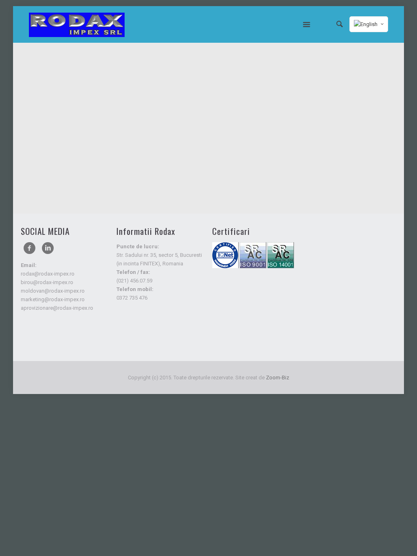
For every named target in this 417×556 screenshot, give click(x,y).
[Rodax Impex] (77, 24)
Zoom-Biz (277, 377)
